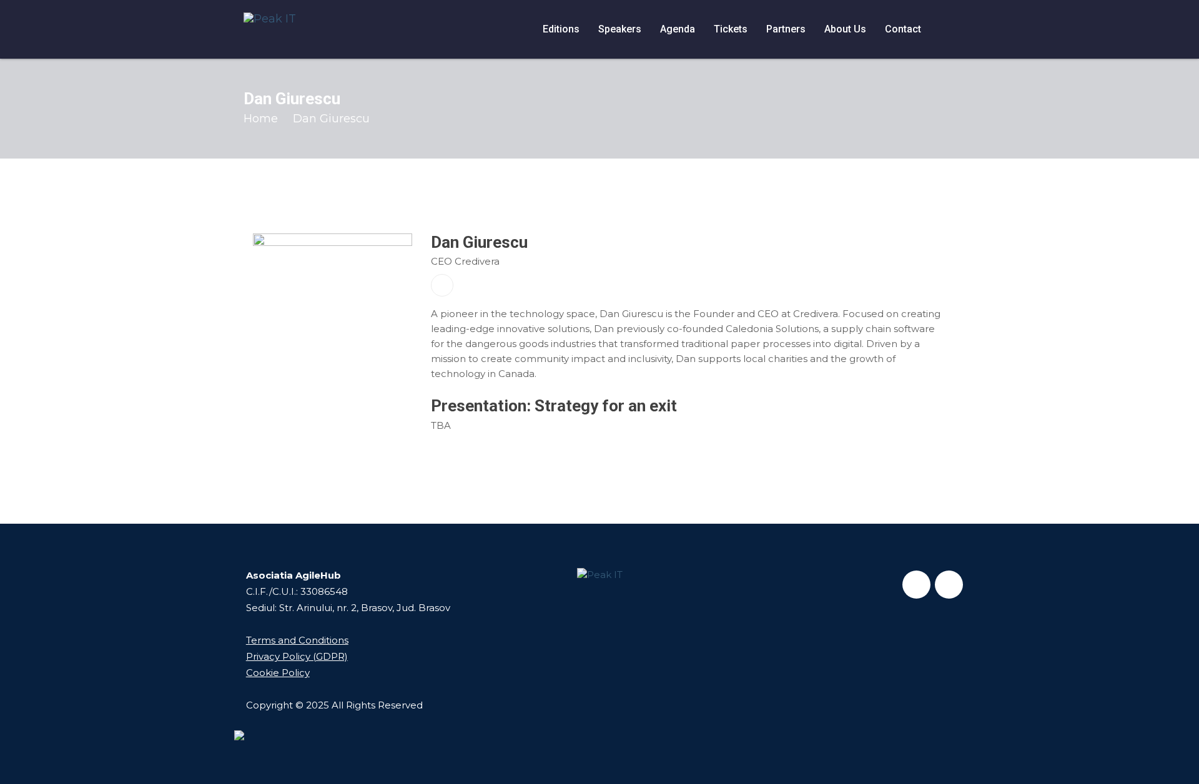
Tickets (731, 29)
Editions (561, 29)
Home (261, 118)
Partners (786, 29)
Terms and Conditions (297, 640)
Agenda (677, 29)
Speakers (619, 29)
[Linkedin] (949, 585)
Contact (903, 29)
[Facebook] (916, 585)
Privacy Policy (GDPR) (297, 656)
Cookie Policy (278, 673)
